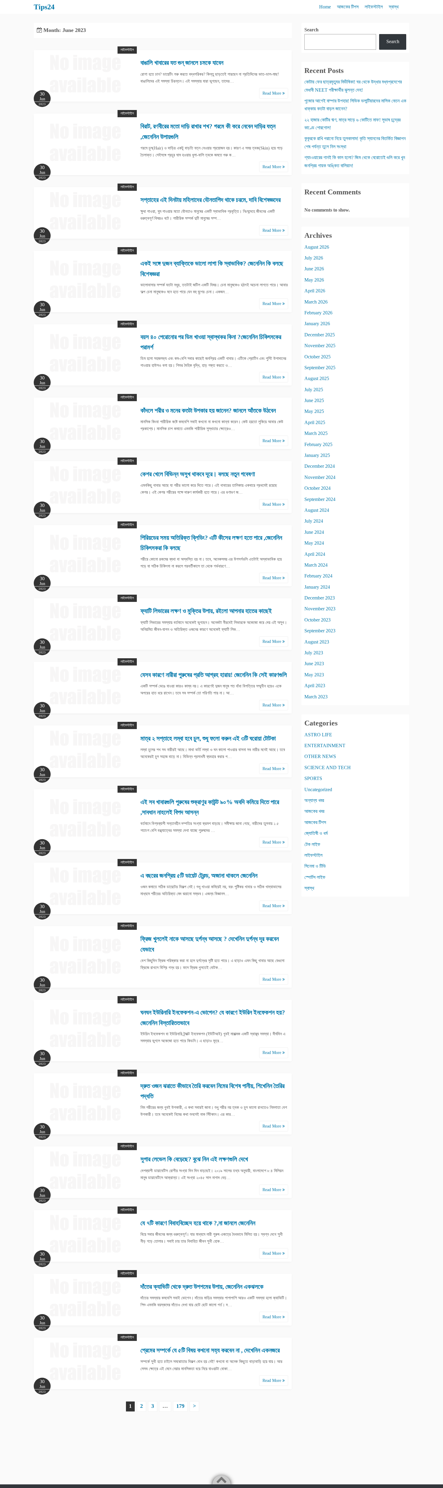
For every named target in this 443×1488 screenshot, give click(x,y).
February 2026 (318, 312)
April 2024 (314, 554)
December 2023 (319, 597)
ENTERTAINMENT (324, 745)
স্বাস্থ (394, 6)
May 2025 (314, 411)
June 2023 (314, 663)
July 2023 (313, 652)
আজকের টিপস (348, 6)
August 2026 (316, 247)
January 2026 (317, 323)
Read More (272, 93)
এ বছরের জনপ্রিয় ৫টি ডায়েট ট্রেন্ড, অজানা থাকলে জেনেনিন (198, 875)
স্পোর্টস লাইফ (314, 877)
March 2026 (316, 301)
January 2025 (317, 455)
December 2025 (319, 334)
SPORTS (313, 778)
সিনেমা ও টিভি (315, 866)
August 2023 (316, 641)
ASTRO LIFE (318, 734)
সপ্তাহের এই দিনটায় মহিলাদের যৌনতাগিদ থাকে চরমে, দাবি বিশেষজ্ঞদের (210, 199)
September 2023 (319, 630)
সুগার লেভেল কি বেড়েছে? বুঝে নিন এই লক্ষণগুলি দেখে (194, 1159)
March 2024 (316, 565)
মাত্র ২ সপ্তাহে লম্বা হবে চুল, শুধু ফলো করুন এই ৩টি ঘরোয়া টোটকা (208, 738)
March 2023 (316, 696)
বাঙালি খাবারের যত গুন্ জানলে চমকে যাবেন (181, 62)
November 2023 (319, 608)
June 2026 (314, 268)
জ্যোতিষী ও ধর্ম (316, 833)
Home (325, 6)
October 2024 (317, 488)
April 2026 (314, 290)
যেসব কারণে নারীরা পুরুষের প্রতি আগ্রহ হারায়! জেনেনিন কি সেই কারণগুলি (213, 674)
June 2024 (314, 532)
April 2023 (314, 685)
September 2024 (319, 499)
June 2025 (314, 400)
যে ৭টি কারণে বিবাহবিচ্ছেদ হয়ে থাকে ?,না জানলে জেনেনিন (197, 1223)
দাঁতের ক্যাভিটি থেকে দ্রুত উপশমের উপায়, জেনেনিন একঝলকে (201, 1286)
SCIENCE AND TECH (327, 767)
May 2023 (314, 674)
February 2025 (318, 444)
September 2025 (319, 367)
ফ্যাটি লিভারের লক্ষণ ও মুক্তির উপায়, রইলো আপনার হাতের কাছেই (206, 611)
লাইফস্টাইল (374, 6)
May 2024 (314, 543)
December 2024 (319, 466)
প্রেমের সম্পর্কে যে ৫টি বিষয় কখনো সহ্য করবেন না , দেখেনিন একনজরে (210, 1350)
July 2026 (313, 257)
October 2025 (317, 356)
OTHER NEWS (320, 756)
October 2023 (317, 619)
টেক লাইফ (312, 844)
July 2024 (313, 521)
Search (311, 29)
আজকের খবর (314, 811)
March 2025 (316, 433)
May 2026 (314, 279)
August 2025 (316, 378)
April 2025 (314, 422)
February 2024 (318, 575)
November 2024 (319, 477)
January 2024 (317, 587)
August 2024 (316, 510)
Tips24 (44, 7)
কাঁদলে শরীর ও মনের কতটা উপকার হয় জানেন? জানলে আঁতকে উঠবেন (208, 410)
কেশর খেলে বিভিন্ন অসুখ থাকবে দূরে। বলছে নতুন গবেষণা (197, 474)
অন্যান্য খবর (314, 800)
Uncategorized (318, 789)
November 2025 (319, 345)
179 (180, 1406)
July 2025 (313, 389)
